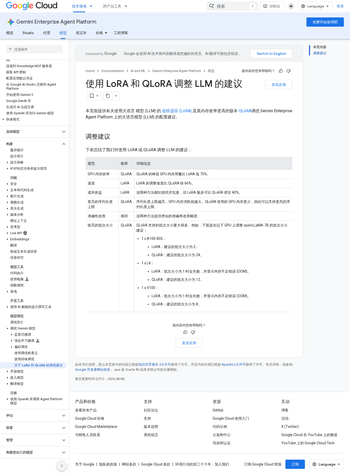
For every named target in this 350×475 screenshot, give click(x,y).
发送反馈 (279, 84)
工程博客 (121, 32)
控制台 (275, 6)
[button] (33, 119)
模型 (63, 32)
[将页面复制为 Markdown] (107, 95)
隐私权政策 (108, 464)
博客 (285, 410)
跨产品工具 (112, 6)
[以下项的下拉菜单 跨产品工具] (127, 6)
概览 (9, 32)
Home (90, 71)
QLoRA (245, 110)
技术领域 (79, 6)
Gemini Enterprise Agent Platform (56, 22)
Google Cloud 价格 (89, 418)
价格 (99, 32)
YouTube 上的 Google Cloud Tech (308, 443)
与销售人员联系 (87, 435)
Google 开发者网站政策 (92, 369)
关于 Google (84, 464)
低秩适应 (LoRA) (177, 110)
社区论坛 (151, 410)
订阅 (295, 464)
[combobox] (232, 6)
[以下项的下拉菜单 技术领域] (92, 6)
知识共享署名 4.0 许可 (154, 364)
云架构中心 (222, 435)
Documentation (112, 71)
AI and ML (138, 71)
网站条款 (129, 464)
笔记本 (81, 32)
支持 (147, 418)
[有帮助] (281, 71)
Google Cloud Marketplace (96, 427)
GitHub (218, 410)
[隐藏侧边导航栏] (62, 466)
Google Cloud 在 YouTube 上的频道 (309, 435)
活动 (285, 418)
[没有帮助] (288, 71)
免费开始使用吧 (325, 22)
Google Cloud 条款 (155, 464)
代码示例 (220, 427)
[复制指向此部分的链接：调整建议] (115, 137)
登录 (340, 6)
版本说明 (151, 427)
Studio (28, 32)
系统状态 (151, 435)
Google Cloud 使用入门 (231, 418)
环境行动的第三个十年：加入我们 (202, 464)
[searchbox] (34, 49)
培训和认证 (222, 443)
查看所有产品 (86, 410)
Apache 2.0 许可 (234, 364)
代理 (46, 32)
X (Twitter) (290, 427)
